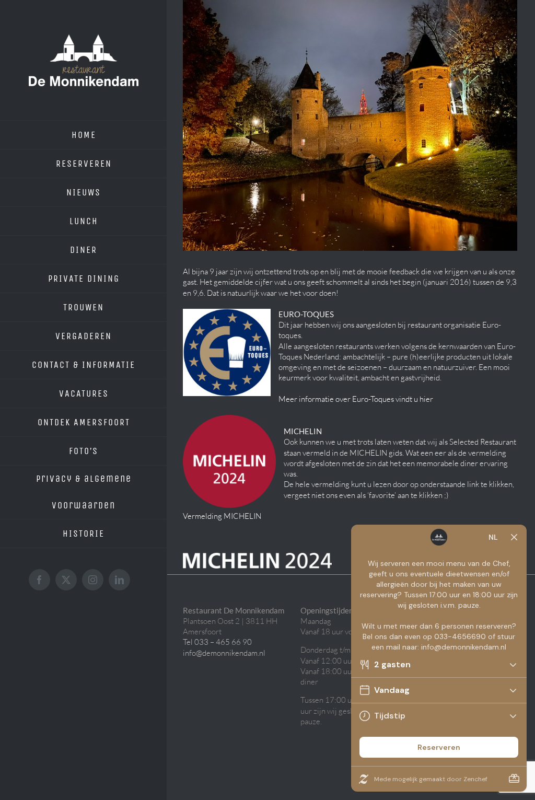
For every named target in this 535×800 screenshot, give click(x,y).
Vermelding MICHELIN (222, 516)
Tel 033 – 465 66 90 (217, 642)
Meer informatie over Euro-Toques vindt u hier (355, 399)
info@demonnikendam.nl (224, 653)
